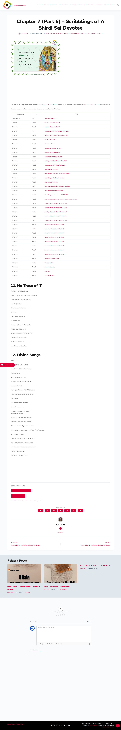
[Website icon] (60, 528)
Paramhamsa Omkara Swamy (52, 152)
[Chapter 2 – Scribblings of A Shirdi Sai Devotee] (60, 573)
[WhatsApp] (73, 510)
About (44, 5)
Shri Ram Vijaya (88, 5)
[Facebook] (40, 510)
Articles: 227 (60, 532)
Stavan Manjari (63, 5)
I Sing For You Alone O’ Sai (52, 258)
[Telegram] (67, 510)
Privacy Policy (19, 724)
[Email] (80, 510)
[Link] (56, 644)
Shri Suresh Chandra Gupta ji (91, 105)
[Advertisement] (60, 88)
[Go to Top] (118, 726)
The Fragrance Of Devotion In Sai (21, 490)
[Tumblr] (69, 725)
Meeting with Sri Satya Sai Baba (53, 148)
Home (38, 5)
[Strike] (45, 644)
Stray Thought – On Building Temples (54, 178)
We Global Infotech (109, 727)
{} (58, 643)
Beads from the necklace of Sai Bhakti (54, 224)
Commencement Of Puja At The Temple (55, 165)
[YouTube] (66, 725)
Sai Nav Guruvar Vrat (76, 5)
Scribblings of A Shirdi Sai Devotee (91, 34)
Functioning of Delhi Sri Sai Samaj (53, 156)
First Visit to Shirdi (49, 144)
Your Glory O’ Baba (49, 275)
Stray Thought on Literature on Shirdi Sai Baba (57, 195)
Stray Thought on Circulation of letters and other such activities (61, 199)
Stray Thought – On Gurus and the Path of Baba (57, 173)
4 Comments (63, 589)
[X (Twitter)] (47, 510)
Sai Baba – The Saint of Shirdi (52, 123)
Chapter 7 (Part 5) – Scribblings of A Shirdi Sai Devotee (95, 566)
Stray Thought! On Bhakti (51, 169)
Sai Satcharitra (52, 5)
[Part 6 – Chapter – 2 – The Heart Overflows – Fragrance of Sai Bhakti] (24, 573)
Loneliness (47, 271)
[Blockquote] (52, 644)
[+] (61, 643)
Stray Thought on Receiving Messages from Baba (57, 186)
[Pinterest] (54, 510)
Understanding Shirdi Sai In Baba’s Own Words (57, 131)
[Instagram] (56, 725)
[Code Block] (54, 644)
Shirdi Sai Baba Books (20, 5)
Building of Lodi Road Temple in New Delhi (56, 161)
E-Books (65, 34)
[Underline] (43, 644)
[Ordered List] (47, 644)
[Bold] (38, 644)
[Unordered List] (49, 644)
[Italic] (40, 644)
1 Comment (27, 592)
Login (89, 622)
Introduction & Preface (50, 118)
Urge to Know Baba (50, 139)
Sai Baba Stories (74, 34)
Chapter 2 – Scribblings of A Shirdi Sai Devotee (57, 586)
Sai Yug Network (93, 725)
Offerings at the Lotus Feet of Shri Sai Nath (56, 203)
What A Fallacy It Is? (50, 267)
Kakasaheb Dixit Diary (17, 496)
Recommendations (109, 5)
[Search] (118, 5)
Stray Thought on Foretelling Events (54, 190)
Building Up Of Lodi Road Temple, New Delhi (56, 135)
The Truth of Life (49, 263)
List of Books (98, 5)
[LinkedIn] (60, 510)
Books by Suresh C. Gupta (54, 34)
